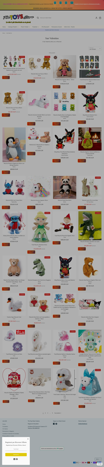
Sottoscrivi (16, 454)
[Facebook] (14, 459)
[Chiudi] (28, 438)
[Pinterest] (17, 459)
